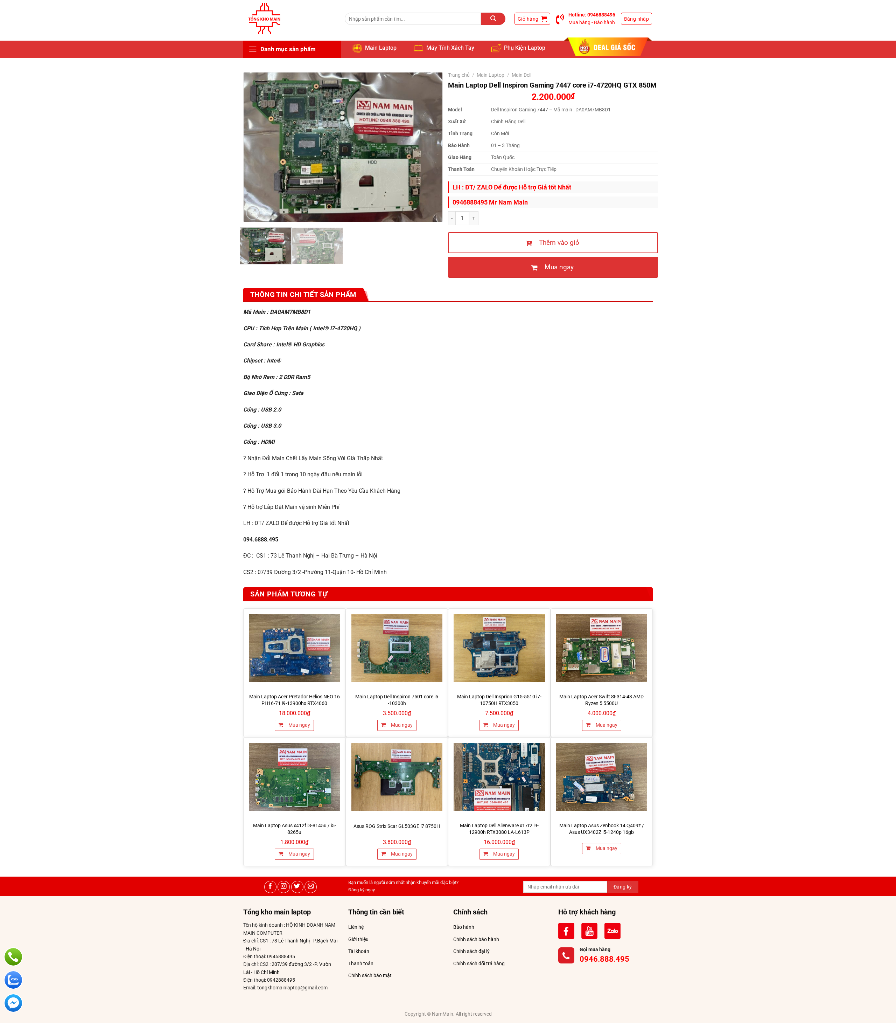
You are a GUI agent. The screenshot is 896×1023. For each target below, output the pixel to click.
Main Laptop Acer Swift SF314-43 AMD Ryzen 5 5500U (601, 700)
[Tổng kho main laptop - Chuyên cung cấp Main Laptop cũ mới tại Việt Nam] (264, 19)
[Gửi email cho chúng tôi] (310, 887)
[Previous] (256, 147)
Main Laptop (381, 47)
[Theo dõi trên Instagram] (284, 887)
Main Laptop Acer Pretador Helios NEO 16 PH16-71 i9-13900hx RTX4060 (294, 700)
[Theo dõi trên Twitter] (297, 887)
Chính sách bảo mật (370, 975)
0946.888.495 (604, 959)
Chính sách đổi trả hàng (479, 963)
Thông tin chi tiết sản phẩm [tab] (303, 294)
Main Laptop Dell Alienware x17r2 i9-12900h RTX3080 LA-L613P (499, 829)
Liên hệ (356, 927)
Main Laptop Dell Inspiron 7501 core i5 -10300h (396, 700)
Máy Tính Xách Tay (450, 47)
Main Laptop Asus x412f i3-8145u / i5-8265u (294, 829)
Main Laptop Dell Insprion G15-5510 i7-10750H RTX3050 (499, 700)
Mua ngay (298, 725)
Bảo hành (463, 927)
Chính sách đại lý (471, 951)
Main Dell (521, 75)
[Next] (429, 147)
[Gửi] (493, 19)
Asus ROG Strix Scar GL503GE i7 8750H (397, 826)
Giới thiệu (358, 939)
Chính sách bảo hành (476, 939)
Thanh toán (360, 963)
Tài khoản (358, 951)
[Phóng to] (253, 213)
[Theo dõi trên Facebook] (270, 887)
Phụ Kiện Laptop (524, 47)
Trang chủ (459, 75)
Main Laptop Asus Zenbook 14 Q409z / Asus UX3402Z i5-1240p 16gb (601, 829)
